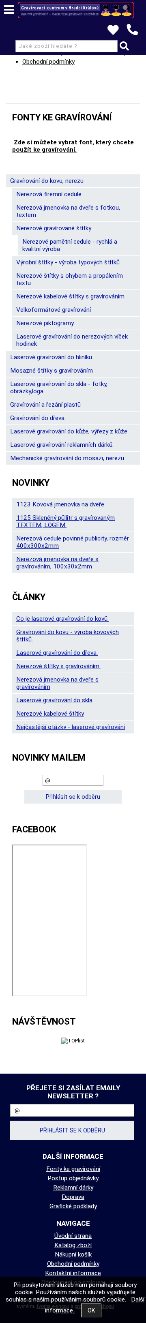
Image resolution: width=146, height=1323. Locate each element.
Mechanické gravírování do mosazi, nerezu (67, 458)
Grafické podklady (73, 1206)
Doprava (73, 1197)
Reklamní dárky (73, 1187)
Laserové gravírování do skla (54, 700)
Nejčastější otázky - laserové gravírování (70, 727)
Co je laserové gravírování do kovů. (62, 618)
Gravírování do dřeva (37, 418)
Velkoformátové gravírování (53, 309)
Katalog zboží (73, 1245)
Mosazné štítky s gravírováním (51, 370)
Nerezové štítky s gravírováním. (58, 666)
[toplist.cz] (73, 1040)
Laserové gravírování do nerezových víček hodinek (72, 340)
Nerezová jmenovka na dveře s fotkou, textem (68, 211)
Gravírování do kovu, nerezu (47, 180)
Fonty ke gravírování (73, 1169)
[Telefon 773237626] (136, 35)
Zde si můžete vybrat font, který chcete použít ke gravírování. (73, 146)
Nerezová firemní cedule (49, 194)
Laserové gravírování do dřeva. (57, 652)
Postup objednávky (73, 1178)
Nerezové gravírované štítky (53, 228)
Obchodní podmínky (48, 61)
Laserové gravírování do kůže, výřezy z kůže (68, 431)
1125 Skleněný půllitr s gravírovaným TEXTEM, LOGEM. (65, 521)
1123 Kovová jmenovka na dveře (60, 504)
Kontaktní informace (73, 1273)
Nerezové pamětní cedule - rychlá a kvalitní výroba (69, 245)
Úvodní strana (73, 1235)
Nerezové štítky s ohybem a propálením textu (69, 279)
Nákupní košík (73, 1254)
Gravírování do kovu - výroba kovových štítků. (67, 635)
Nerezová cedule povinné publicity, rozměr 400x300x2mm (72, 542)
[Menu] (9, 9)
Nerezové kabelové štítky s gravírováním (70, 296)
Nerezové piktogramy (45, 323)
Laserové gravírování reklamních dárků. (62, 444)
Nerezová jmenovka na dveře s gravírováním (57, 683)
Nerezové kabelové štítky (50, 713)
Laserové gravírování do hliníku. (51, 357)
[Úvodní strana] (76, 10)
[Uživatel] (117, 32)
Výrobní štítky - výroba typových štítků (68, 262)
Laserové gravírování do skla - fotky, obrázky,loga (58, 387)
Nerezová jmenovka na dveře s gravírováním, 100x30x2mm (57, 562)
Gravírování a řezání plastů (45, 404)
